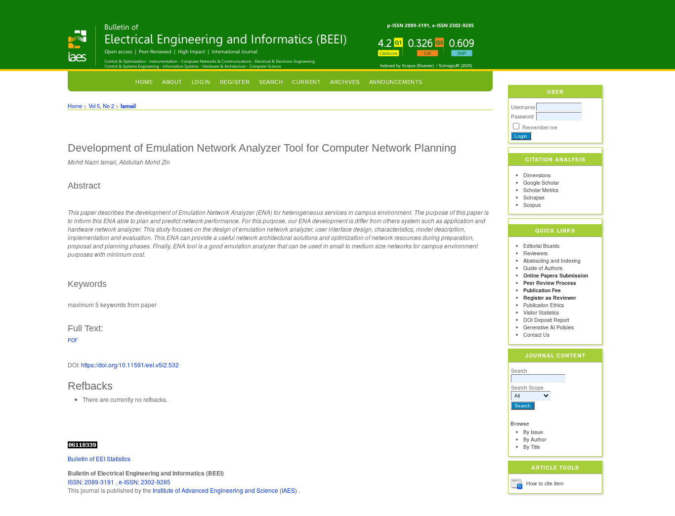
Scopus (532, 204)
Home (144, 82)
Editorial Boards (541, 245)
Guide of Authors (542, 268)
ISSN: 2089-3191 (92, 481)
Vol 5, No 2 (101, 106)
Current (306, 82)
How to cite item (545, 483)
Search (519, 370)
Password (522, 116)
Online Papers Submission (555, 275)
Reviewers (535, 253)
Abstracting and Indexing (552, 260)
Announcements (395, 82)
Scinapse (534, 197)
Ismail (128, 106)
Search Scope (527, 387)
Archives (344, 82)
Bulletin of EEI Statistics (99, 458)
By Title (531, 446)
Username (523, 107)
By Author (534, 439)
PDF (73, 340)
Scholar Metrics (540, 190)
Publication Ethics (543, 305)
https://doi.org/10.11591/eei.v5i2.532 (130, 364)
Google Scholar (541, 182)
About (172, 82)
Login (201, 82)
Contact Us (536, 334)
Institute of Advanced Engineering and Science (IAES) (225, 490)
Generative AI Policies (548, 327)
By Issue (533, 432)
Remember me (539, 127)
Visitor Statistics (541, 312)
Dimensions (536, 175)
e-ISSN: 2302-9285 (144, 481)
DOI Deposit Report (546, 319)
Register (235, 82)
